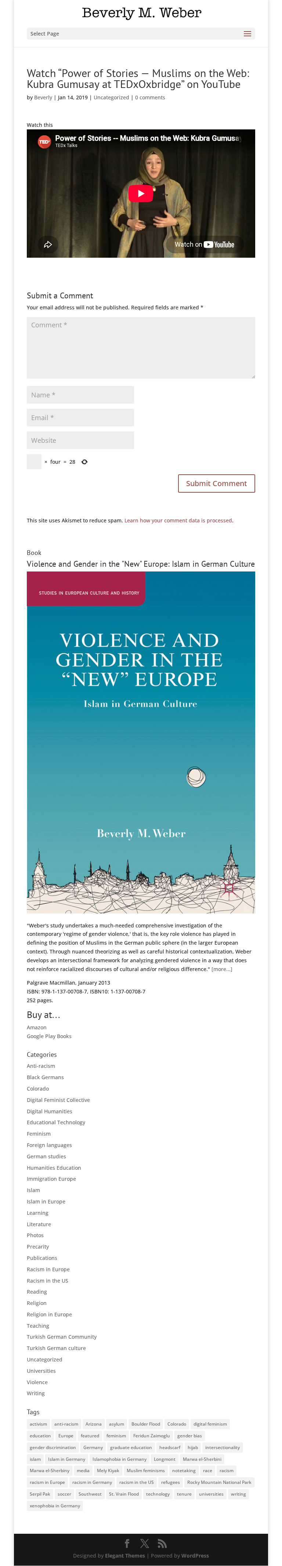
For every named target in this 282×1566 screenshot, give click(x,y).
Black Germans (45, 1077)
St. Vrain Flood (124, 1494)
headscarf (169, 1447)
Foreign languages (49, 1145)
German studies (46, 1156)
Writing (36, 1393)
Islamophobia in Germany (120, 1459)
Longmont (165, 1459)
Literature (39, 1224)
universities (211, 1494)
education (40, 1436)
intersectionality (222, 1447)
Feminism (39, 1133)
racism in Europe (47, 1482)
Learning (37, 1212)
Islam (33, 1190)
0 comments (150, 97)
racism (227, 1470)
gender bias (189, 1436)
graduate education (131, 1447)
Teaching (38, 1325)
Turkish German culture (56, 1348)
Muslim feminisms (146, 1470)
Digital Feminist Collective (58, 1099)
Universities (41, 1370)
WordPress (195, 1555)
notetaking (184, 1470)
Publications (42, 1257)
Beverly (43, 97)
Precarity (38, 1246)
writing (238, 1494)
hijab (193, 1447)
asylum (116, 1424)
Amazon (37, 1027)
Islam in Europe (46, 1201)
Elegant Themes (125, 1555)
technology (158, 1494)
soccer (64, 1494)
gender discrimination (53, 1447)
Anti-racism (41, 1065)
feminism (116, 1436)
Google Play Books (49, 1036)
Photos (35, 1235)
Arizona (94, 1424)
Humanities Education (54, 1167)
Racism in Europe (48, 1269)
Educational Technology (56, 1122)
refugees (170, 1482)
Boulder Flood (145, 1424)
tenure (184, 1494)
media (83, 1470)
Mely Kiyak (108, 1470)
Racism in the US (47, 1280)
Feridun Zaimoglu (151, 1436)
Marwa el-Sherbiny (49, 1470)
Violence (37, 1382)
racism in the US (136, 1482)
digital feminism (210, 1424)
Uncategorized (111, 97)
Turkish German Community (62, 1336)
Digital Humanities (49, 1111)
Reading (37, 1291)
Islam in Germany (66, 1459)
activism (38, 1424)
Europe (65, 1436)
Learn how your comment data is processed (178, 520)
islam (35, 1459)
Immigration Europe (51, 1178)
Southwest (90, 1494)
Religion (37, 1303)
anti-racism (66, 1424)
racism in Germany (92, 1482)
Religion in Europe (49, 1314)
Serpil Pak (40, 1494)
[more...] (222, 969)
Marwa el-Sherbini (202, 1459)
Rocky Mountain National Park (219, 1482)
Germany (93, 1447)
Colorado (38, 1088)
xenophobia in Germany (55, 1506)
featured (90, 1436)
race (207, 1470)
